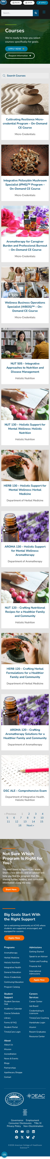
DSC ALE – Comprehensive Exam (25, 791)
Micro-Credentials (12, 977)
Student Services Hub (12, 1002)
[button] (25, 76)
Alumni (32, 1027)
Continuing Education (14, 982)
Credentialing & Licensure (36, 1012)
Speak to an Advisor (38, 956)
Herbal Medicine (11, 957)
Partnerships (10, 1067)
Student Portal (11, 1027)
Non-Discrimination (33, 1126)
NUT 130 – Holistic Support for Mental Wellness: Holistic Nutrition (25, 429)
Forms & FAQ (10, 1022)
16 (19, 825)
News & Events (11, 1058)
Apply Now (39, 979)
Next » (30, 825)
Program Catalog (12, 987)
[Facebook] (16, 1131)
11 (8, 821)
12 (16, 821)
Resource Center (37, 1036)
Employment (32, 1120)
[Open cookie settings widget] (4, 1155)
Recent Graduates (37, 1031)
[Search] (36, 13)
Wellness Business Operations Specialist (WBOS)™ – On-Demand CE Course (25, 307)
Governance (17, 1120)
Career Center (35, 1001)
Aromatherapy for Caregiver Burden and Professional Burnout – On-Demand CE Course (25, 246)
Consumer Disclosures (20, 1123)
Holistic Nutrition (12, 962)
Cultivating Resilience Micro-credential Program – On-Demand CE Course (25, 124)
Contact (7, 1077)
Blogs (6, 1063)
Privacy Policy (14, 1126)
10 (42, 817)
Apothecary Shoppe (13, 1072)
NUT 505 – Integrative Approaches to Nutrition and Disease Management (25, 368)
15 (41, 821)
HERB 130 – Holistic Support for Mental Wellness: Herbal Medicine (25, 490)
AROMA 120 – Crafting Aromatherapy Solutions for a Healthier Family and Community (25, 734)
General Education (12, 972)
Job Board (33, 1006)
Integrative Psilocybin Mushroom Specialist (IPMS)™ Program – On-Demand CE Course (25, 185)
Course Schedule (12, 1013)
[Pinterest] (16, 1137)
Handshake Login (37, 1022)
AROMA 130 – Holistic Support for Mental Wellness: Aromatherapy (25, 551)
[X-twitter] (22, 1137)
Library (7, 1018)
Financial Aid (35, 966)
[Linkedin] (33, 1131)
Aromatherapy (10, 952)
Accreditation (10, 1054)
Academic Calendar (13, 1008)
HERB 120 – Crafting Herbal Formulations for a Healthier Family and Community (25, 673)
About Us (8, 1044)
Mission (7, 1049)
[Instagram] (27, 1131)
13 (25, 821)
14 (33, 821)
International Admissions (35, 972)
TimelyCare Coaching (39, 1018)
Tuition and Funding (38, 961)
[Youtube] (22, 1131)
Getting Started (36, 951)
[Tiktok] (33, 1137)
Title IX (38, 1123)
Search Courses (16, 75)
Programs (9, 947)
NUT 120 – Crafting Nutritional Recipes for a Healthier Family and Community (25, 612)
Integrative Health (12, 967)
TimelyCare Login (12, 1031)
